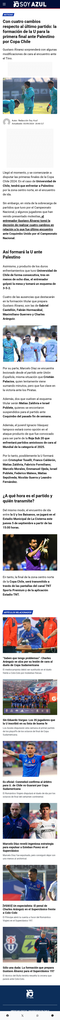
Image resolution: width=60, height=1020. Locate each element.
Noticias (8, 15)
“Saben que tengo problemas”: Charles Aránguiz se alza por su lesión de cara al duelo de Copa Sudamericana (28, 661)
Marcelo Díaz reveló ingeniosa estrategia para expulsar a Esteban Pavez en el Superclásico (28, 847)
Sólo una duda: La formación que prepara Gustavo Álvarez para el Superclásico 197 (28, 969)
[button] (4, 4)
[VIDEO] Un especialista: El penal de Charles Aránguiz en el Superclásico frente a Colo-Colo (29, 909)
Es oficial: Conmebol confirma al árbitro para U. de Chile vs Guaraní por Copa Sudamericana (27, 785)
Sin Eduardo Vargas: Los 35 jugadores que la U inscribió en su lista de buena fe (29, 721)
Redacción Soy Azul (28, 120)
